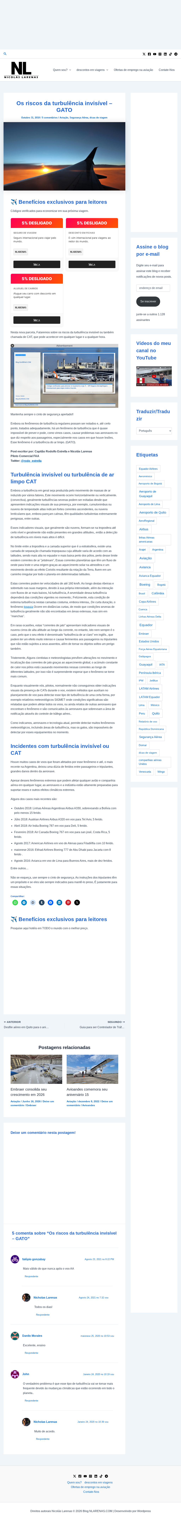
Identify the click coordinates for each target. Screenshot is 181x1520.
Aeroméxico (145, 476)
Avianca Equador (150, 575)
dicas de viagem (98, 117)
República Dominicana (151, 729)
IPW (141, 680)
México (155, 705)
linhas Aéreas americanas (146, 539)
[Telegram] (175, 54)
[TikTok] (170, 54)
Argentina (157, 549)
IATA (162, 664)
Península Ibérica (150, 672)
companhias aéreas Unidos (150, 762)
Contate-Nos (167, 69)
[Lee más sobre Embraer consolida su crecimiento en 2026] (36, 1069)
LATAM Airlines (149, 688)
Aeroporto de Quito (152, 512)
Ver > (36, 264)
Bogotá (161, 584)
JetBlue (154, 680)
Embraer (31, 1105)
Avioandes (88, 1105)
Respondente (31, 1276)
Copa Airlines (147, 601)
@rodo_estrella (31, 460)
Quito (156, 713)
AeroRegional (146, 520)
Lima (141, 705)
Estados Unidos (149, 641)
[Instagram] (160, 54)
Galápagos (145, 656)
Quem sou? (60, 69)
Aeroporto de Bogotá (150, 483)
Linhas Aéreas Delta (150, 616)
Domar (143, 745)
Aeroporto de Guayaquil (147, 494)
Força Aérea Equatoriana (153, 649)
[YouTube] (154, 54)
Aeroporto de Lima (149, 504)
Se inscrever (148, 301)
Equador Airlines (148, 468)
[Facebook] (149, 54)
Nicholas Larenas (45, 1297)
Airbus (143, 529)
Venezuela (145, 771)
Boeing (144, 584)
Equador (146, 625)
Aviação (64, 117)
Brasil (142, 593)
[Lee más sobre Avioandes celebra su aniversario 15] (92, 1069)
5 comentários (49, 117)
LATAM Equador (149, 697)
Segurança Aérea (79, 117)
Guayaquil (145, 664)
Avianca (145, 567)
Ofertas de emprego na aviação (133, 69)
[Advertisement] (90, 24)
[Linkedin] (165, 54)
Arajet (142, 549)
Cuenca (143, 609)
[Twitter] (144, 54)
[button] (5, 54)
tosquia (28, 606)
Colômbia (158, 593)
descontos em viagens (91, 69)
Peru (142, 713)
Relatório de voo (148, 721)
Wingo (161, 771)
